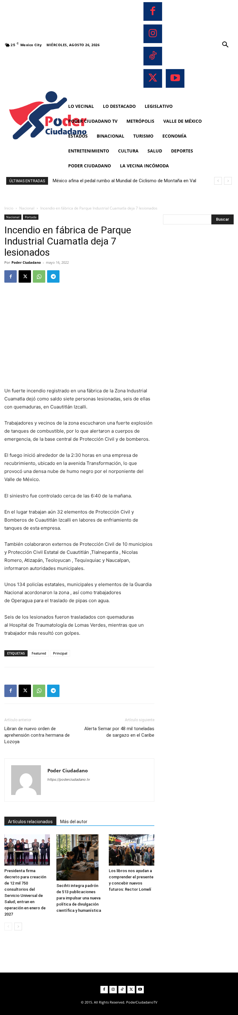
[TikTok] (152, 56)
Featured (39, 653)
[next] (228, 181)
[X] (152, 78)
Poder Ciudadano (26, 262)
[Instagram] (152, 33)
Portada (31, 217)
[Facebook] (152, 11)
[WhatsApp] (39, 276)
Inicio (8, 208)
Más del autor (73, 821)
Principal (60, 653)
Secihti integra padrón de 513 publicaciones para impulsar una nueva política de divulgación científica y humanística (78, 898)
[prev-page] (8, 926)
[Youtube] (175, 78)
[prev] (218, 181)
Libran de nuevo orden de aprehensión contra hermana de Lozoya (37, 735)
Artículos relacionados (30, 821)
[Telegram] (53, 276)
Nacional (26, 208)
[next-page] (18, 926)
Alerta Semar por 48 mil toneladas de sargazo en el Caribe (119, 732)
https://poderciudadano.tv (68, 779)
